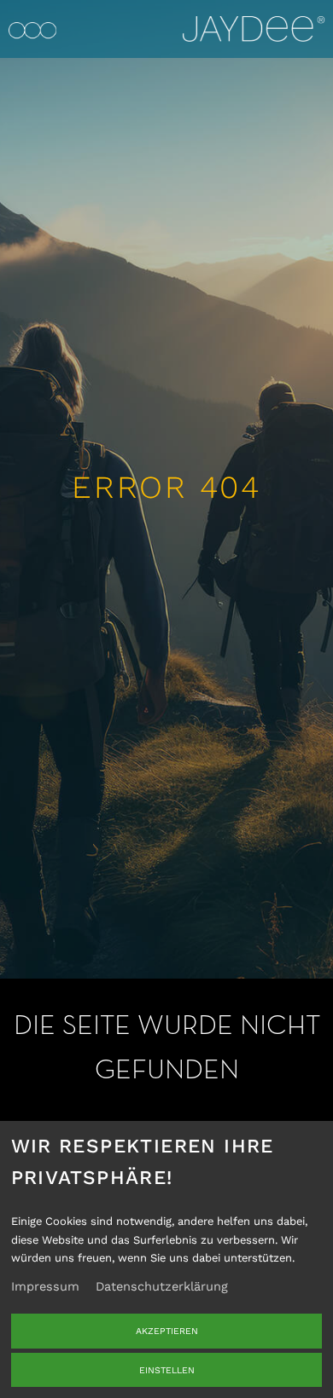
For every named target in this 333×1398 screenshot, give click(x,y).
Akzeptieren (167, 1331)
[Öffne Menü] (32, 28)
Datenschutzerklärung (162, 1286)
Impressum (45, 1286)
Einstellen (167, 1370)
